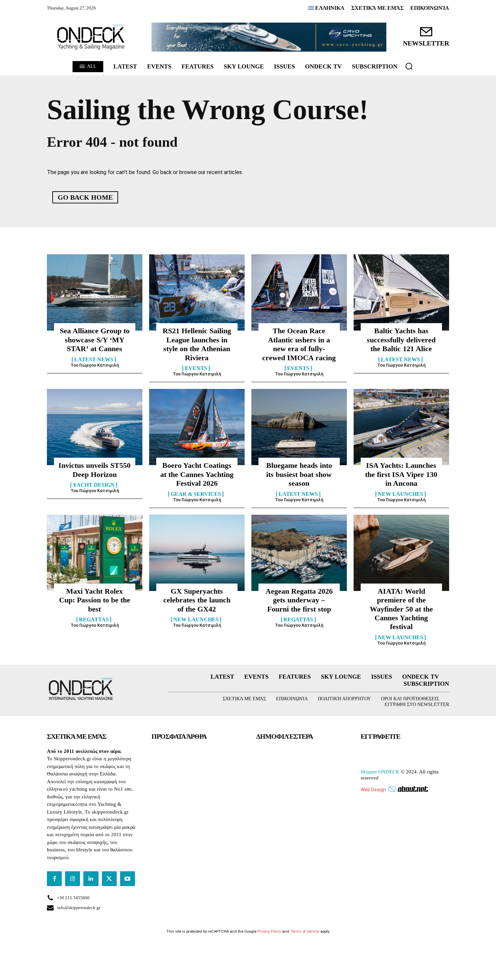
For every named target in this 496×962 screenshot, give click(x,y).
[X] (109, 878)
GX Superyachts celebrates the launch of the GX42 (196, 600)
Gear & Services (196, 494)
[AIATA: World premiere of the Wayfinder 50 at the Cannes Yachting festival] (401, 553)
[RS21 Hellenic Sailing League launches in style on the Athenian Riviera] (197, 292)
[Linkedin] (90, 878)
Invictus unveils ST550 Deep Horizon (94, 469)
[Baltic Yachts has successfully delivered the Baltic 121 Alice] (401, 292)
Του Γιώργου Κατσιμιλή (95, 365)
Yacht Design (94, 485)
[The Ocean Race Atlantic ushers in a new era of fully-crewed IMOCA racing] (299, 292)
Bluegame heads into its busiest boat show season (299, 474)
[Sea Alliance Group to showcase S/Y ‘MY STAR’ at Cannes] (94, 292)
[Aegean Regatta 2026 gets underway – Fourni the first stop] (299, 553)
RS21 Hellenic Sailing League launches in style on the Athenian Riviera (197, 344)
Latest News (93, 359)
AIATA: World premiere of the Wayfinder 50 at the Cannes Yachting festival (401, 609)
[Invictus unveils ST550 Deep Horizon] (94, 427)
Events (196, 368)
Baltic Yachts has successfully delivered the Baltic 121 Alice (401, 340)
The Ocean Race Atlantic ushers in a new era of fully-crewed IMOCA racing (299, 344)
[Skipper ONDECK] (91, 37)
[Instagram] (72, 878)
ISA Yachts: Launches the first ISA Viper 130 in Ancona (401, 474)
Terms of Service (304, 931)
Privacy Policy (269, 931)
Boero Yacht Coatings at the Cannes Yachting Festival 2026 (196, 474)
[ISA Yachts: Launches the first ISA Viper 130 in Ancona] (401, 427)
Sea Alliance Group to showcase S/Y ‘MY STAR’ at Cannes (95, 340)
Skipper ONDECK (380, 771)
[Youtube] (127, 878)
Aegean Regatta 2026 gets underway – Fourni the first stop (299, 600)
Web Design (373, 789)
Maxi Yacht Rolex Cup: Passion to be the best (94, 600)
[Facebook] (54, 878)
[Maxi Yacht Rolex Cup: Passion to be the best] (94, 553)
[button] (409, 66)
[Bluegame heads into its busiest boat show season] (299, 427)
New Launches (400, 494)
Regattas (94, 619)
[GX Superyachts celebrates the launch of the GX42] (197, 553)
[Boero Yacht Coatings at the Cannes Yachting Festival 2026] (197, 427)
